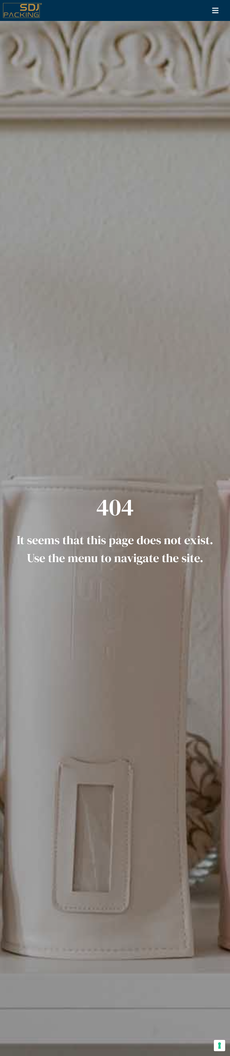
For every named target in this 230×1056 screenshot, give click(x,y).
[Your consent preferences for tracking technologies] (219, 1045)
